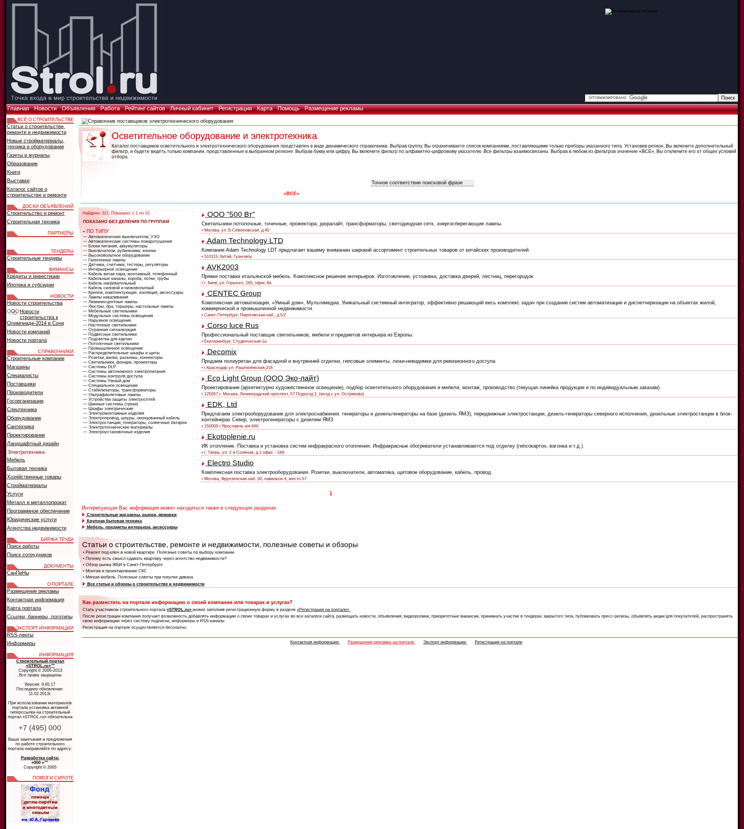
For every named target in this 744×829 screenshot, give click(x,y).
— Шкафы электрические (108, 408)
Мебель (16, 460)
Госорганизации (25, 401)
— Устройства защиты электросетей (119, 399)
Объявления (79, 108)
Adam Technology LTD (244, 241)
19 (464, 493)
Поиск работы (23, 546)
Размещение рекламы (334, 108)
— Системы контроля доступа (113, 376)
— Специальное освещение (110, 385)
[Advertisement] (698, 46)
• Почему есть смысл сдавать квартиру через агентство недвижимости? (155, 558)
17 (447, 493)
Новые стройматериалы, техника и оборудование (35, 143)
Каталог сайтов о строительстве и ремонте (37, 192)
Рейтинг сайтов (146, 108)
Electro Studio (229, 463)
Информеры (21, 643)
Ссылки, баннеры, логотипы (39, 617)
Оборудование (24, 418)
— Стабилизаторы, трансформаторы (119, 390)
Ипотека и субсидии (30, 285)
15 (429, 493)
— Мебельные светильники (110, 311)
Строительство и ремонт (36, 213)
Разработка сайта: (40, 757)
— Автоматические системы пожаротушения (127, 241)
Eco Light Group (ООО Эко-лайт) (262, 378)
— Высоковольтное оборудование (116, 255)
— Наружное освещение (107, 320)
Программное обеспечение (38, 511)
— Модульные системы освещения (118, 315)
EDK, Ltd (221, 404)
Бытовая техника (27, 468)
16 (438, 493)
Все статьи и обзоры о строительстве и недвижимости (145, 584)
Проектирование (26, 435)
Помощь (289, 108)
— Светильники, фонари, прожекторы (120, 362)
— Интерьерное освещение (110, 269)
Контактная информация (315, 642)
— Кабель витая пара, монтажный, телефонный (130, 273)
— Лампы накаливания (105, 297)
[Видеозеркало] (631, 11)
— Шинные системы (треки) (110, 404)
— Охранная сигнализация (109, 329)
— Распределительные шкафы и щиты (121, 352)
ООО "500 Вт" (230, 214)
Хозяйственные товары (34, 477)
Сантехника (20, 426)
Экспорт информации (445, 642)
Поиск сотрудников (29, 555)
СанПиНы (18, 573)
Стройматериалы (27, 485)
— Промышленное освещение (113, 348)
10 (387, 493)
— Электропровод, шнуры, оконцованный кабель (131, 417)
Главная (19, 108)
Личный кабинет (192, 108)
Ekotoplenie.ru (230, 437)
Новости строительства (34, 303)
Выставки (18, 181)
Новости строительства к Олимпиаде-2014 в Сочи (35, 317)
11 (396, 493)
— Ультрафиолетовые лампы (112, 394)
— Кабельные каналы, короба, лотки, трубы (126, 278)
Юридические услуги (32, 519)
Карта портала (24, 608)
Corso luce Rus (232, 325)
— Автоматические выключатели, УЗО (121, 236)
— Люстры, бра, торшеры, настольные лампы (128, 306)
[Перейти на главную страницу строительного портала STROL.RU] (84, 102)
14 (421, 493)
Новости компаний (28, 332)
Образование (22, 163)
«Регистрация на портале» (323, 609)
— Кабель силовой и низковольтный (118, 287)
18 (455, 493)
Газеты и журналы (28, 155)
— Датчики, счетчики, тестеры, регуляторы (125, 264)
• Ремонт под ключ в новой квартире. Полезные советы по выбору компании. (159, 552)
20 (472, 493)
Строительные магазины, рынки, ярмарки (131, 514)
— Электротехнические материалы (118, 427)
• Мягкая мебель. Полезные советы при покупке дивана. (138, 577)
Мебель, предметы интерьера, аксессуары (131, 527)
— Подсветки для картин (107, 338)
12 (404, 493)
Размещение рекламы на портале (381, 642)
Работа (110, 108)
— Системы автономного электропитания (124, 371)
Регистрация (236, 108)
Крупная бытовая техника (114, 520)
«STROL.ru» (180, 609)
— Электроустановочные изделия (116, 431)
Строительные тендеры (34, 258)
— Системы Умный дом (106, 380)
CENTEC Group (233, 293)
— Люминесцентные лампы (110, 301)
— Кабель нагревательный (109, 283)
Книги (13, 172)
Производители (25, 392)
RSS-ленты (20, 635)
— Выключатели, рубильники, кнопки (119, 250)
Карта (265, 108)
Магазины (18, 367)
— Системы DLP (99, 366)
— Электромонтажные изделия (113, 413)
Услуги (15, 494)
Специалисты (22, 375)
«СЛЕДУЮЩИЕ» (497, 493)
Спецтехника (22, 409)
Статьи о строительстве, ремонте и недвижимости (36, 129)
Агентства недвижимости (36, 528)
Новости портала (27, 340)
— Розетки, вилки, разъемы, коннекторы (123, 357)
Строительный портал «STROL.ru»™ (40, 663)
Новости (46, 108)
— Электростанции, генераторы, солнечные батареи (135, 422)
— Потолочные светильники (111, 343)
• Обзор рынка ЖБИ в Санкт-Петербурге (123, 564)
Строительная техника (33, 222)
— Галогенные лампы (104, 259)
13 (412, 493)
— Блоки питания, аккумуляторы (115, 246)
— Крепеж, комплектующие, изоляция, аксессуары (133, 292)
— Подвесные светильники (110, 334)
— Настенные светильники (109, 325)
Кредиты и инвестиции (33, 276)
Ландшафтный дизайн (33, 443)
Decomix (221, 352)
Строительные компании (35, 358)
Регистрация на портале (498, 642)
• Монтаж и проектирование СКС (115, 570)
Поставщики (21, 384)
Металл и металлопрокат (37, 502)
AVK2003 (222, 267)
